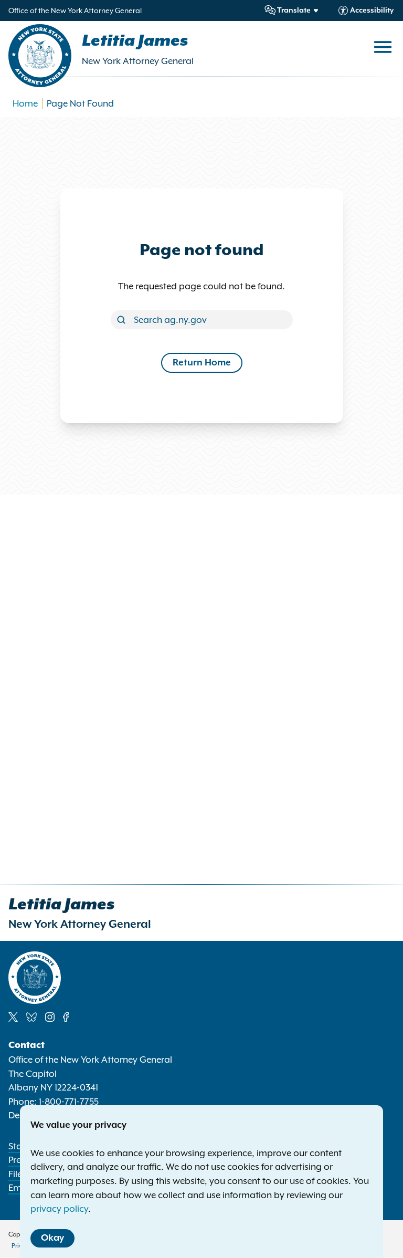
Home (25, 103)
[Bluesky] (31, 1017)
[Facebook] (66, 1017)
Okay (52, 1238)
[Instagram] (50, 1017)
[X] (13, 1017)
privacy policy (59, 1208)
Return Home (202, 363)
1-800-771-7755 (69, 1101)
